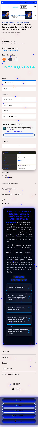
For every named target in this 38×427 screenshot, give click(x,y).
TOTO (5, 89)
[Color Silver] (16, 59)
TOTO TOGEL (7, 105)
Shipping (11, 43)
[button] (3, 7)
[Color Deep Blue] (10, 59)
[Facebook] (3, 204)
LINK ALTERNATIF (20, 416)
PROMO (20, 399)
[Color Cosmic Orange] (4, 59)
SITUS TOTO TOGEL (10, 116)
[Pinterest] (9, 204)
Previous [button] (2, 2)
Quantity (5, 141)
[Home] (15, 7)
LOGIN (20, 405)
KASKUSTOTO (8, 83)
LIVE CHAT (20, 421)
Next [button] (35, 2)
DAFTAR (20, 410)
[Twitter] (6, 204)
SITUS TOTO (8, 99)
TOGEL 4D (6, 111)
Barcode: (12, 32)
